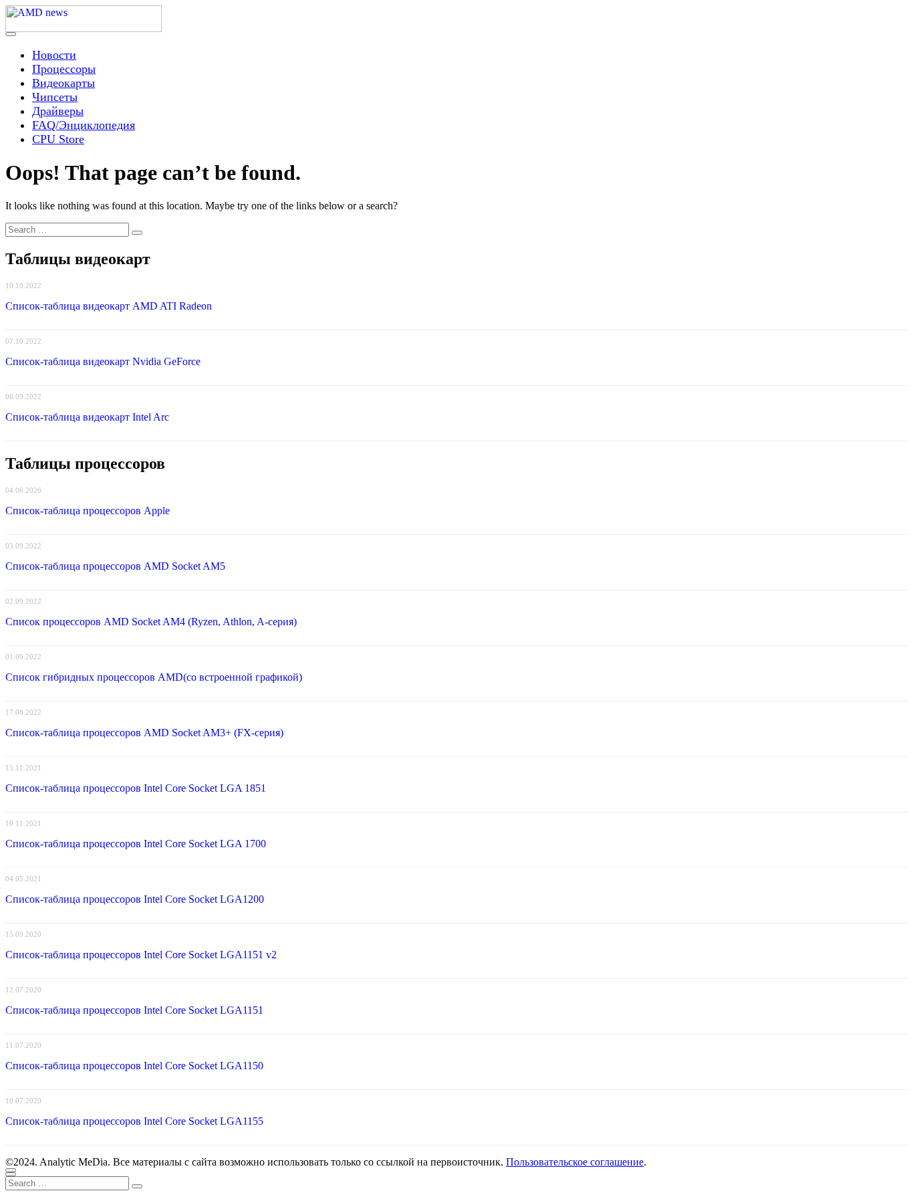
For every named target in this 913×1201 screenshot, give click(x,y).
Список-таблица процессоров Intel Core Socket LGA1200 (134, 899)
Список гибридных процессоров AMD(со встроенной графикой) (153, 677)
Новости (54, 55)
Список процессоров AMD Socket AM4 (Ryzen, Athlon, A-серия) (151, 621)
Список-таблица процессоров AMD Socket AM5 (115, 566)
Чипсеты (55, 97)
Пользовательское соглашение (575, 1162)
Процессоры (64, 69)
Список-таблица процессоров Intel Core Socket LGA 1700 (135, 843)
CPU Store (58, 139)
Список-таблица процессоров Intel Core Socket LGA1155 (134, 1121)
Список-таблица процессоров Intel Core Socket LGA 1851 (135, 788)
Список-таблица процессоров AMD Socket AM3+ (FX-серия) (144, 732)
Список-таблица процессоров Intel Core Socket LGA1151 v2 (141, 954)
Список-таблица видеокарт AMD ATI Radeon (108, 306)
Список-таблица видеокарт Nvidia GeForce (103, 361)
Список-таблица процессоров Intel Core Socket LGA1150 (134, 1065)
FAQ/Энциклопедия (83, 125)
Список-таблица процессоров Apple (87, 510)
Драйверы (58, 111)
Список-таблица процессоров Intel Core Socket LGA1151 (134, 1010)
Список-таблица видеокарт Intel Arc (87, 417)
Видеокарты (63, 83)
